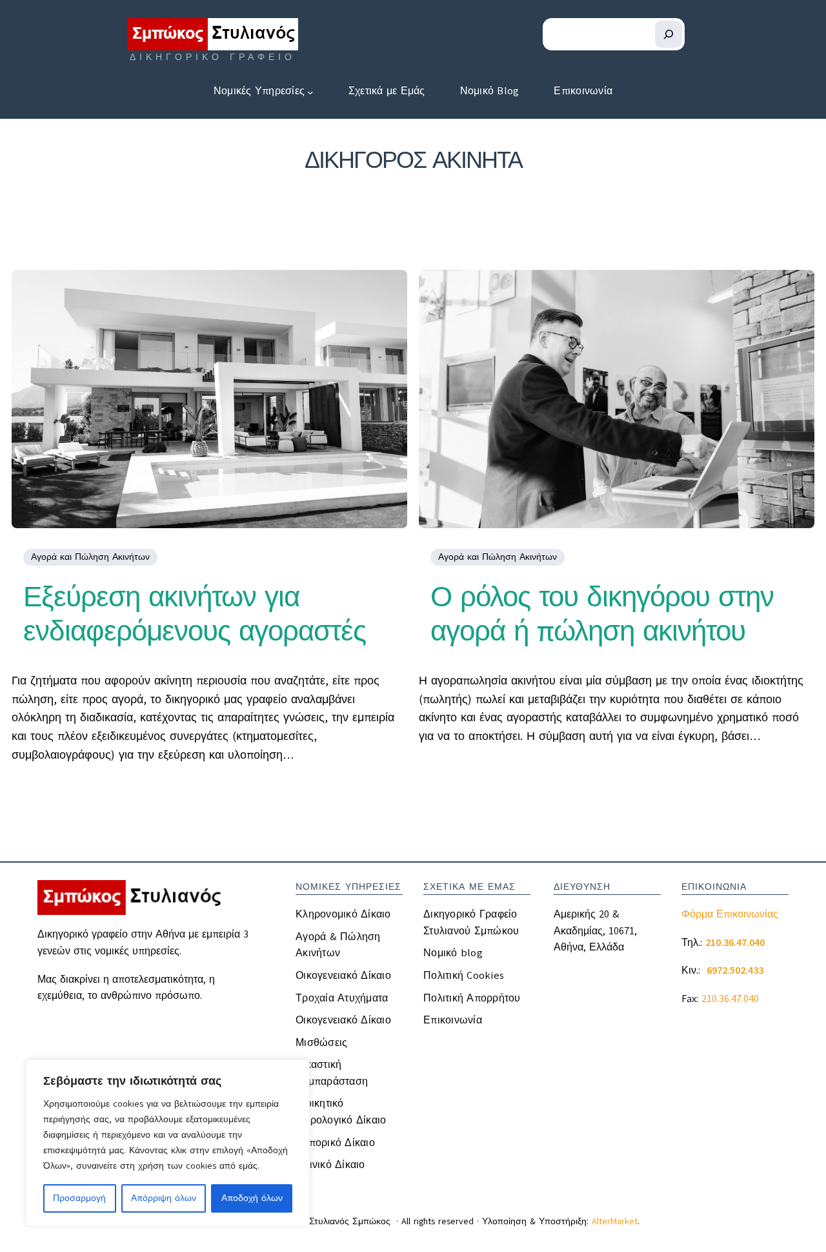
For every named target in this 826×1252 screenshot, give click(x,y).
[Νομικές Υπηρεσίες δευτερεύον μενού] (310, 91)
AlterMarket (615, 1221)
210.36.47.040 (730, 999)
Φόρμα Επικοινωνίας (729, 914)
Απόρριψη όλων (163, 1198)
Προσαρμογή (79, 1198)
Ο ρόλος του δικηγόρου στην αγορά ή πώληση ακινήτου (602, 614)
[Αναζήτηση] (668, 34)
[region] (168, 1143)
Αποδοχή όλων (252, 1198)
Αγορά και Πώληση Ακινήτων (90, 557)
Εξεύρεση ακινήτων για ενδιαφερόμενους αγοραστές (194, 614)
